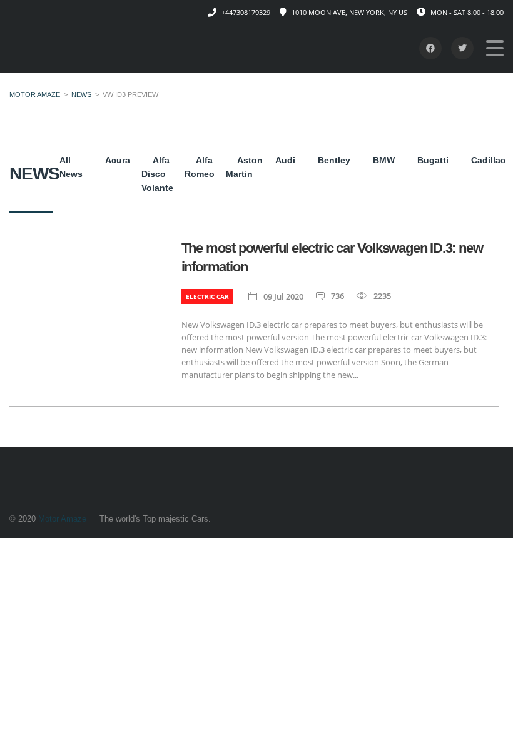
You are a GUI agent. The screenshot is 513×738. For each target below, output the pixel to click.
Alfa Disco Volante (157, 174)
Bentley (334, 160)
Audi (285, 160)
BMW (384, 160)
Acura (117, 160)
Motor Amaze (62, 518)
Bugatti (433, 160)
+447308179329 (245, 12)
